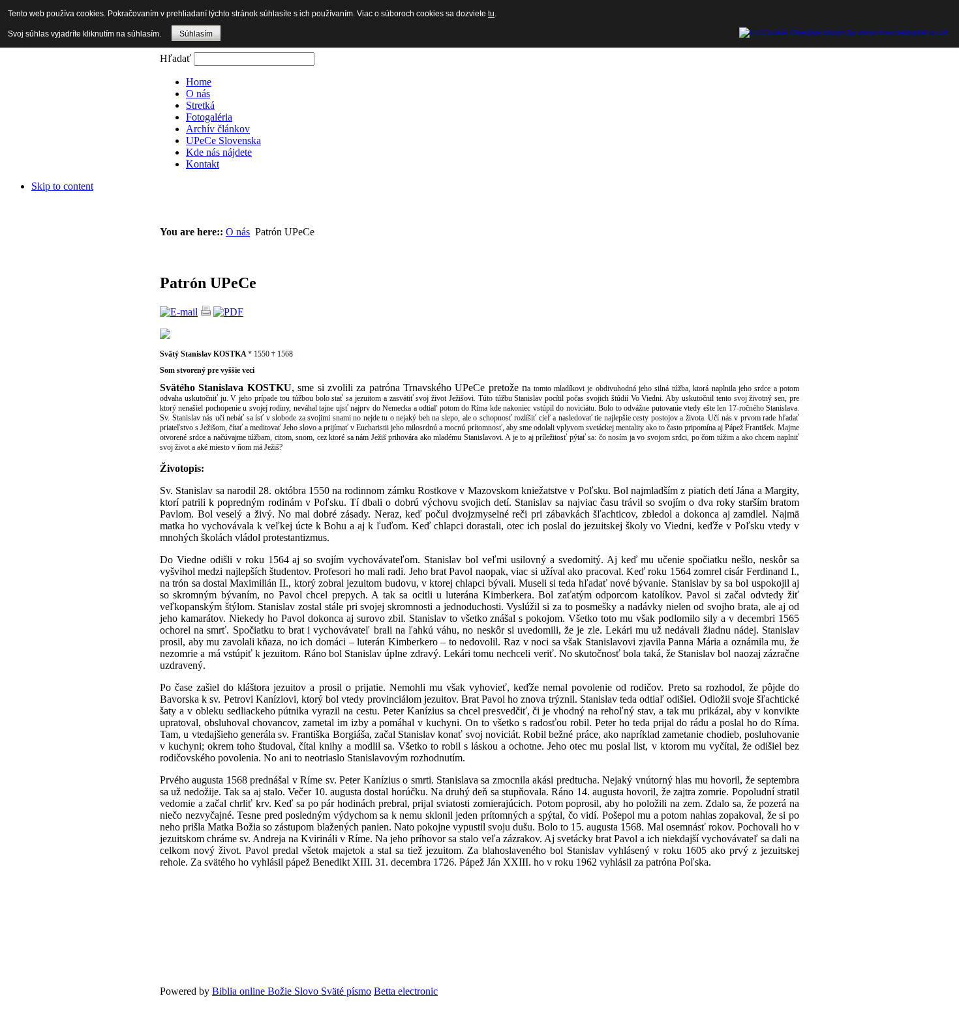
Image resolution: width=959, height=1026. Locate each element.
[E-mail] (179, 311)
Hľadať (177, 58)
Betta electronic (406, 991)
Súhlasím (196, 33)
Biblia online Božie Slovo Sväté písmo (291, 991)
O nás (238, 231)
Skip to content (62, 186)
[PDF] (228, 311)
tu (491, 13)
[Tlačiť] (205, 311)
